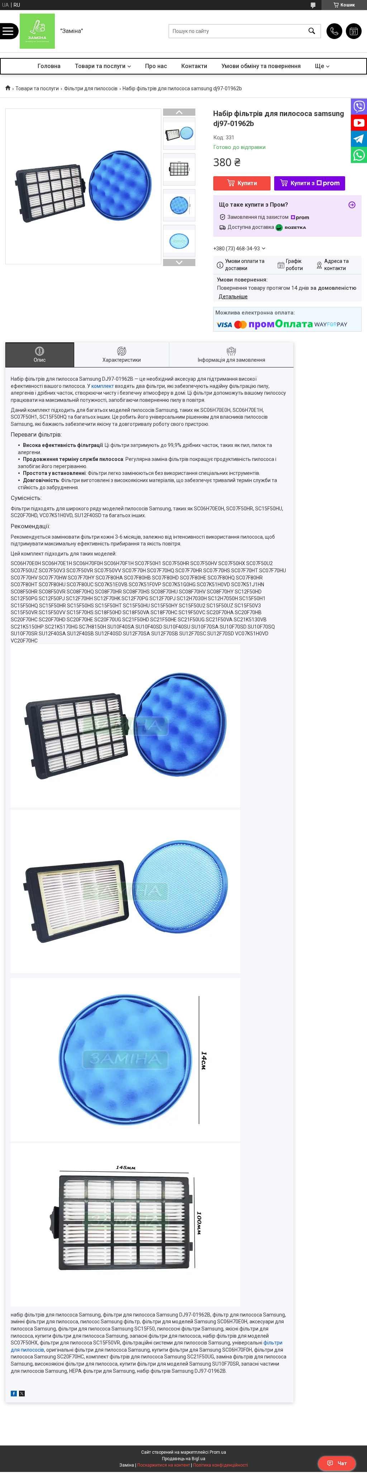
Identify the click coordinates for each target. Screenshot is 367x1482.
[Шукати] (311, 31)
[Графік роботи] (354, 31)
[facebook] (14, 1394)
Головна (49, 66)
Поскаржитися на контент (163, 1465)
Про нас (156, 66)
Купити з (303, 183)
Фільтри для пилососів (91, 88)
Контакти (194, 66)
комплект (102, 386)
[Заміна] (37, 31)
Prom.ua (218, 1452)
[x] (22, 1394)
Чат (342, 1463)
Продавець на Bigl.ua (183, 1458)
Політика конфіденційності (220, 1465)
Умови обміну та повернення (261, 66)
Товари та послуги (100, 66)
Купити (247, 183)
